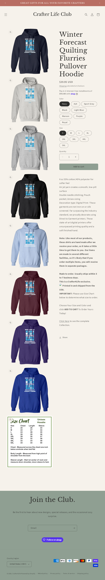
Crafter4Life (16, 574)
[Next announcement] (100, 3)
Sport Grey (89, 104)
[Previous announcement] (5, 3)
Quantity (62, 151)
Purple (79, 116)
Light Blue (79, 110)
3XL (74, 139)
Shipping (62, 86)
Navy (64, 104)
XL (88, 133)
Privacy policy (55, 573)
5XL (63, 145)
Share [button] (65, 337)
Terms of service (69, 573)
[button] (6, 15)
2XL (63, 139)
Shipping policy (83, 573)
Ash (75, 104)
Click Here (64, 321)
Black (64, 110)
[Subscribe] (74, 528)
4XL (84, 139)
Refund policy (43, 573)
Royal (65, 122)
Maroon (65, 116)
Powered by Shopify (28, 574)
